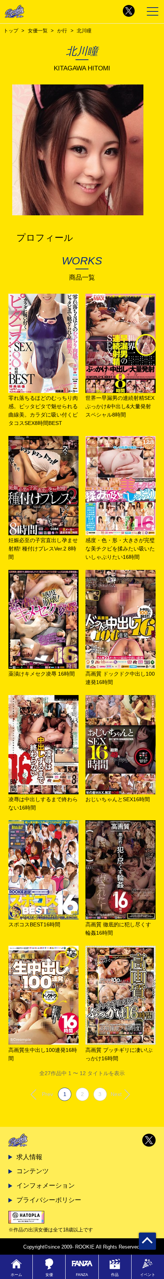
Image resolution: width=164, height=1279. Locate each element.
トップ (10, 30)
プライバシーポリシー (48, 1200)
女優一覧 (38, 30)
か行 (62, 30)
